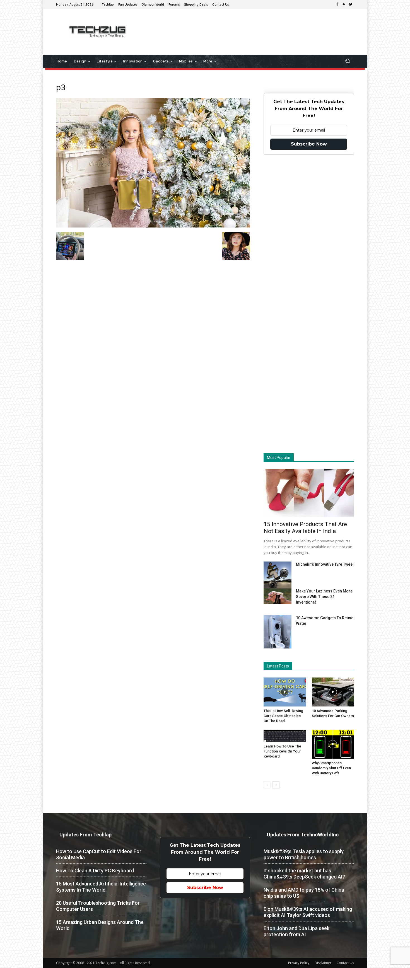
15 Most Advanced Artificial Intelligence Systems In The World (101, 887)
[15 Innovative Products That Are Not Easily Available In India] (309, 493)
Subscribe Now (309, 144)
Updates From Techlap (85, 835)
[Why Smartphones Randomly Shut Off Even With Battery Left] (333, 744)
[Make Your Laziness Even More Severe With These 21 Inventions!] (277, 596)
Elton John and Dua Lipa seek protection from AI (296, 931)
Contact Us (345, 962)
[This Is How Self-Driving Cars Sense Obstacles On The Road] (285, 691)
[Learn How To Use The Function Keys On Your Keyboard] (285, 736)
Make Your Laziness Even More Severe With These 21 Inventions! (324, 596)
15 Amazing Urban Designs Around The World (100, 925)
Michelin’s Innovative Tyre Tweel (325, 564)
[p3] (153, 226)
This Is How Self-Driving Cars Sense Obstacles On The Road (283, 716)
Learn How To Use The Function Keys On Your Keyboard (282, 751)
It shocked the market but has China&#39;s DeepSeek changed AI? (304, 874)
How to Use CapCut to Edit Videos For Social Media (98, 854)
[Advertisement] (251, 27)
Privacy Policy (298, 962)
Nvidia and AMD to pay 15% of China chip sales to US (304, 893)
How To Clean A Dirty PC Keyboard (95, 870)
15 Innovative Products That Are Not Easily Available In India (305, 527)
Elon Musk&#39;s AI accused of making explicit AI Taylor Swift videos (308, 912)
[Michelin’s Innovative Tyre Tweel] (277, 576)
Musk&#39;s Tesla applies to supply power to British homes (304, 854)
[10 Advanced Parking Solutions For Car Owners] (333, 691)
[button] (347, 61)
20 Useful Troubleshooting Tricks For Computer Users (98, 906)
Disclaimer (323, 962)
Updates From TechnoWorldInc (303, 835)
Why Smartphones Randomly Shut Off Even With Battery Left (331, 768)
